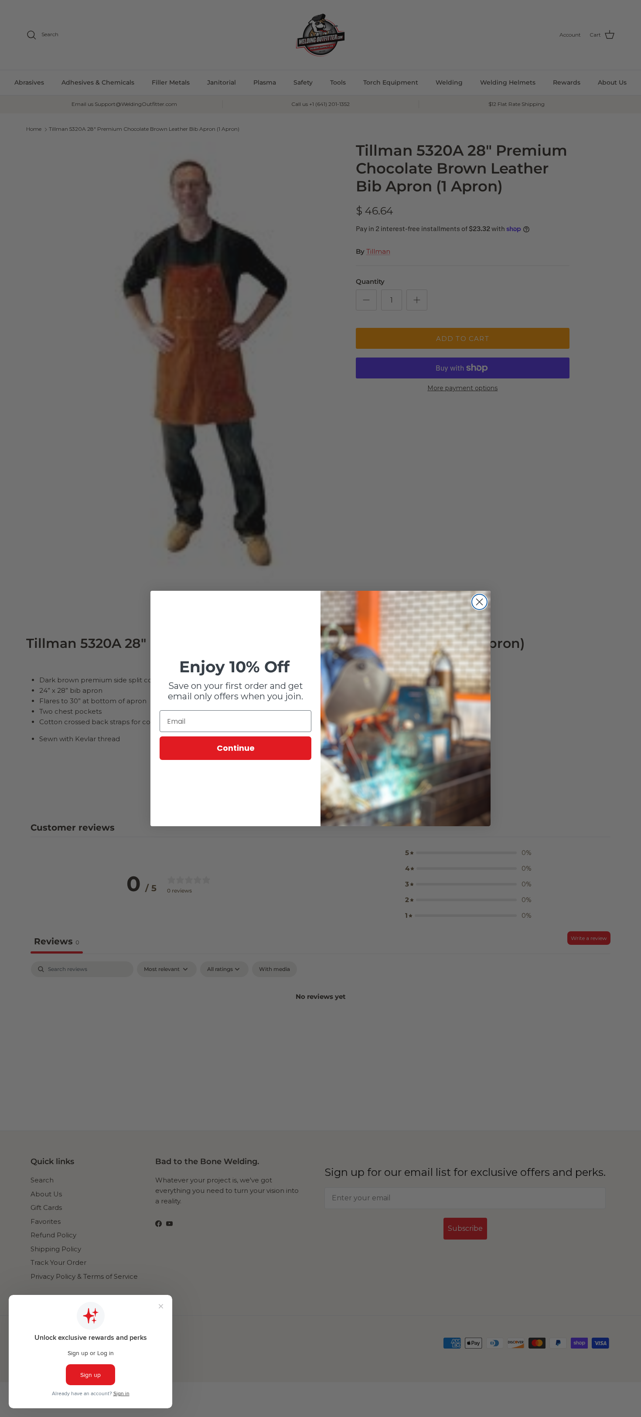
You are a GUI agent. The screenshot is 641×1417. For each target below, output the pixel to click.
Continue (236, 748)
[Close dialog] (479, 602)
